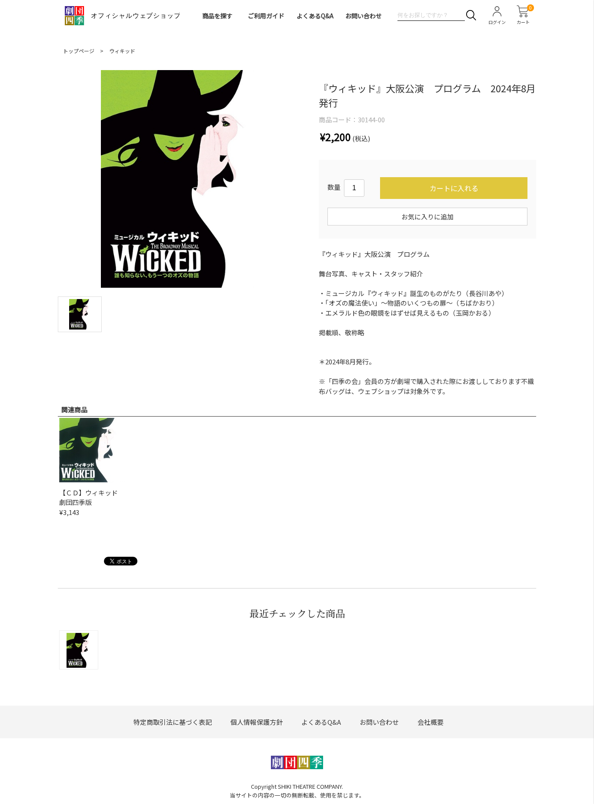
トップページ (78, 50)
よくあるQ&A (315, 15)
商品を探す (217, 15)
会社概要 (430, 722)
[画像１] (80, 313)
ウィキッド (122, 50)
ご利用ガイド (266, 15)
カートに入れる (454, 188)
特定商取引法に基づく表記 (172, 722)
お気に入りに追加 (427, 216)
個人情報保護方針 (256, 722)
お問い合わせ (363, 15)
